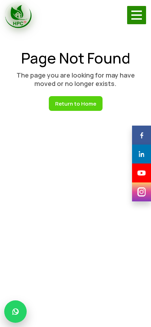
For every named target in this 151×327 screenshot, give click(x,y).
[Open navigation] (136, 15)
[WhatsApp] (15, 311)
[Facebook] (141, 135)
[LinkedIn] (141, 154)
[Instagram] (141, 191)
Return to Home (75, 103)
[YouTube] (141, 173)
